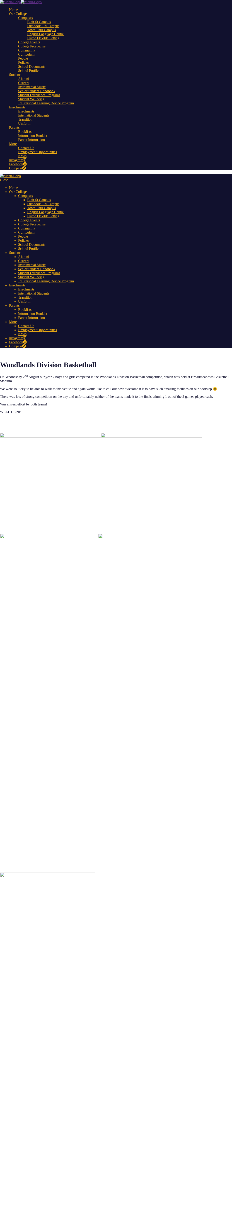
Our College (18, 14)
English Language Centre (45, 34)
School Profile (28, 71)
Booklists (24, 131)
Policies (23, 62)
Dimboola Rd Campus (43, 26)
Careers (23, 83)
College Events (29, 42)
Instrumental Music (32, 87)
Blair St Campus (39, 22)
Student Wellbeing (31, 99)
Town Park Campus (41, 30)
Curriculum (26, 54)
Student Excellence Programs (39, 95)
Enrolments (17, 107)
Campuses (25, 18)
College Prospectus (32, 46)
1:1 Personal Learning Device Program (46, 103)
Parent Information (31, 140)
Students (15, 75)
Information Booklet (32, 136)
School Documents (31, 66)
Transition (25, 119)
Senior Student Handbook (36, 91)
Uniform (24, 123)
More (13, 144)
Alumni (23, 79)
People (23, 58)
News (22, 156)
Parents (14, 127)
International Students (33, 115)
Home (13, 10)
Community (26, 50)
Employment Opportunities (37, 152)
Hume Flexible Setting (43, 38)
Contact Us (26, 148)
